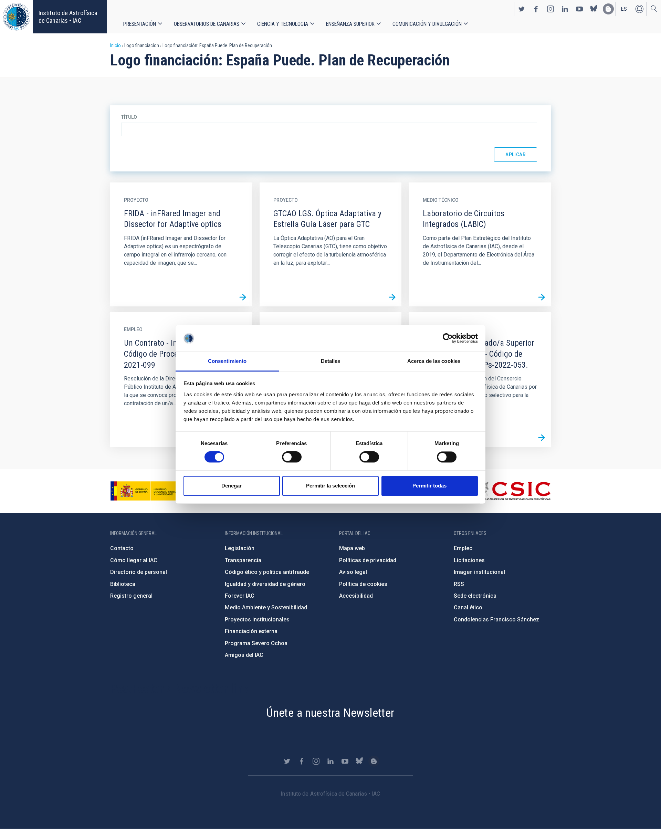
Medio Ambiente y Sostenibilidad (266, 607)
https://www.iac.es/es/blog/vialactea (608, 9)
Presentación (139, 24)
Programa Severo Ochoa (256, 643)
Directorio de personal (138, 572)
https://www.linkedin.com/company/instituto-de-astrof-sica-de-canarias (565, 9)
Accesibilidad (356, 595)
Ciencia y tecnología (282, 24)
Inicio (115, 45)
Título (129, 117)
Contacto (122, 548)
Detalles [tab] (330, 361)
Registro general (131, 595)
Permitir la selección (330, 486)
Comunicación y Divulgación (427, 24)
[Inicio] (16, 16)
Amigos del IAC (244, 655)
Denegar (231, 486)
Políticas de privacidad (367, 560)
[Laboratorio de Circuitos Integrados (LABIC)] (541, 297)
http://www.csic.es (513, 491)
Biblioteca (122, 584)
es (624, 9)
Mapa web (352, 548)
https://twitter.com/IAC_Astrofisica (521, 9)
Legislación (239, 548)
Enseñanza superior (350, 24)
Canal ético (468, 607)
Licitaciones (469, 560)
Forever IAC (239, 595)
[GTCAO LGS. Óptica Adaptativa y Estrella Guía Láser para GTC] (392, 297)
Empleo (463, 548)
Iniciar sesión (639, 9)
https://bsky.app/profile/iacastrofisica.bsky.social (594, 9)
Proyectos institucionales (257, 619)
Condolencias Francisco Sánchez (496, 619)
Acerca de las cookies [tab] (433, 361)
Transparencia (243, 560)
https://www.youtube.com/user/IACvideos (579, 9)
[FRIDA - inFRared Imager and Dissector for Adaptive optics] (242, 297)
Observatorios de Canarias (206, 24)
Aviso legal (353, 572)
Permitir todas (429, 486)
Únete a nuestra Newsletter (330, 713)
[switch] (292, 457)
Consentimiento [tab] (227, 361)
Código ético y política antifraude (267, 572)
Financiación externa (251, 631)
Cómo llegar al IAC (133, 560)
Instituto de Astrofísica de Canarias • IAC (68, 16)
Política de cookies (363, 584)
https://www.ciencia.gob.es (148, 491)
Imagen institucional (479, 572)
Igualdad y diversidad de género (265, 584)
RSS (459, 584)
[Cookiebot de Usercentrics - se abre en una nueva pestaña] (448, 338)
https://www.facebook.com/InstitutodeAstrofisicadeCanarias (536, 9)
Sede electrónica (475, 595)
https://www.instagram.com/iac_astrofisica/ (550, 9)
